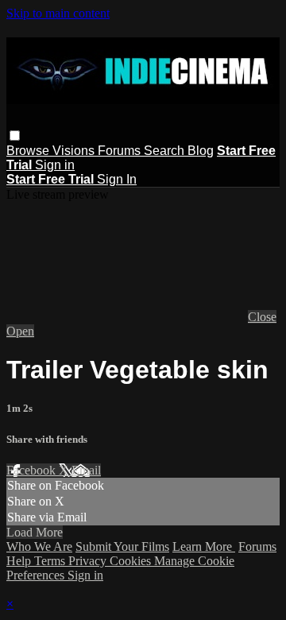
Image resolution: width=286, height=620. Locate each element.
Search (165, 150)
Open (20, 331)
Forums (121, 150)
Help (20, 561)
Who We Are (39, 546)
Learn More (203, 546)
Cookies (132, 561)
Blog (200, 150)
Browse (29, 150)
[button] (15, 135)
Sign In (117, 179)
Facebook (32, 470)
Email (86, 470)
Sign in (55, 165)
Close (262, 317)
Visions (75, 150)
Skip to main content (58, 13)
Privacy (89, 561)
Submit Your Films (122, 546)
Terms (51, 561)
